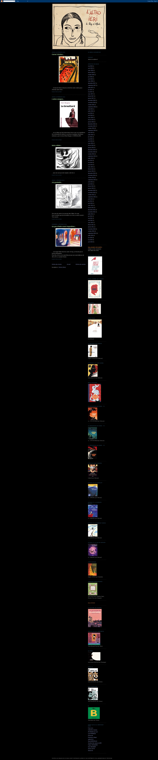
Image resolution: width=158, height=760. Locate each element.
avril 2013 (90, 184)
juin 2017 (90, 89)
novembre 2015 (91, 126)
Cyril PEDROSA (92, 733)
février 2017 (91, 96)
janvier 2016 (91, 121)
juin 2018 (90, 76)
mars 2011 (90, 222)
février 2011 (91, 224)
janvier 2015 (91, 147)
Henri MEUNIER (92, 746)
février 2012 (91, 207)
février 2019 (91, 72)
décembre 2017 (91, 83)
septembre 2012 (92, 196)
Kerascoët (90, 735)
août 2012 (90, 199)
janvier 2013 (91, 188)
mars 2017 (90, 94)
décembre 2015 (91, 124)
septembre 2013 (92, 179)
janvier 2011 (91, 226)
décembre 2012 (91, 190)
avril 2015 (90, 141)
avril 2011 (90, 220)
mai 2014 (90, 162)
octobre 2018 (91, 74)
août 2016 (90, 109)
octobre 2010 (91, 231)
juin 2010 (90, 237)
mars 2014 (90, 166)
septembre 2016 (92, 106)
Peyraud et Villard (92, 737)
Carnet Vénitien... (58, 54)
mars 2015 (90, 143)
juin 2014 (90, 160)
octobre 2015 (91, 128)
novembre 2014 (91, 151)
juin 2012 (90, 201)
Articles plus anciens (81, 264)
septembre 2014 (92, 156)
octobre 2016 (91, 104)
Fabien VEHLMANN (93, 745)
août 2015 (90, 132)
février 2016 (91, 119)
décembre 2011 (91, 209)
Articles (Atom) (62, 267)
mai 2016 (90, 113)
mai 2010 (90, 239)
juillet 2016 (90, 111)
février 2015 (91, 145)
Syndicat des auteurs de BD (94, 743)
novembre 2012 (91, 192)
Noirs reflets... (57, 145)
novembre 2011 (91, 211)
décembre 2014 (91, 149)
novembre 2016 (91, 102)
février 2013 (91, 186)
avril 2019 (90, 68)
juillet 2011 (90, 214)
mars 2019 (90, 70)
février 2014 (91, 169)
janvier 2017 (91, 98)
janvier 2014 (91, 171)
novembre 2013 (91, 175)
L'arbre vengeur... (58, 99)
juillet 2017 (90, 87)
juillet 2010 (90, 235)
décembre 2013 (91, 173)
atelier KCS (90, 739)
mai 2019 (90, 66)
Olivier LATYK (91, 748)
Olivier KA (90, 750)
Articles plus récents (57, 264)
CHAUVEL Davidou (92, 730)
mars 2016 (90, 117)
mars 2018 (90, 81)
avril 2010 (90, 241)
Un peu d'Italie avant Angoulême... (64, 226)
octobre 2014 (91, 154)
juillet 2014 (90, 158)
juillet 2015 (90, 134)
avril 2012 (90, 203)
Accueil (68, 264)
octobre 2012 (91, 194)
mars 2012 (90, 205)
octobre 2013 (91, 177)
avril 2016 (90, 115)
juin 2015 (90, 136)
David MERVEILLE (92, 741)
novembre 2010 (91, 229)
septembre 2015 (92, 130)
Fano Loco (90, 728)
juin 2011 (90, 216)
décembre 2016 (91, 100)
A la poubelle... (57, 182)
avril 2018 (90, 79)
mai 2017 (90, 91)
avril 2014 (90, 164)
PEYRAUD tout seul (93, 731)
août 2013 (90, 181)
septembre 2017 (92, 85)
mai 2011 (90, 218)
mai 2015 (90, 139)
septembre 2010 (92, 233)
